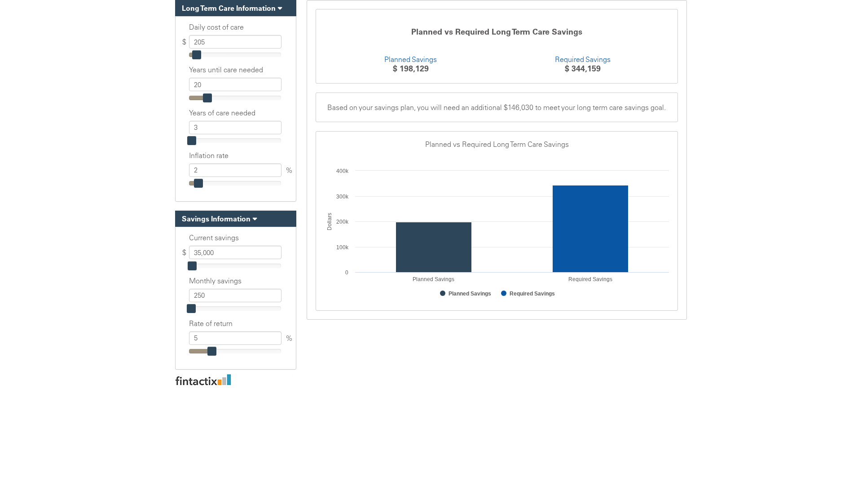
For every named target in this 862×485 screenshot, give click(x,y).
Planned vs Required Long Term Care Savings (496, 31)
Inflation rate (209, 155)
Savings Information (216, 218)
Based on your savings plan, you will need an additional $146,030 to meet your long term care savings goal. (496, 107)
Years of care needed (222, 112)
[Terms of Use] (431, 379)
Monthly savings (215, 280)
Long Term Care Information (229, 8)
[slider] (196, 54)
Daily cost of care (216, 26)
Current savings (214, 237)
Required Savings (583, 59)
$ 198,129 (411, 68)
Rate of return (211, 323)
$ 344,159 (583, 68)
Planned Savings (410, 59)
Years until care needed (226, 69)
